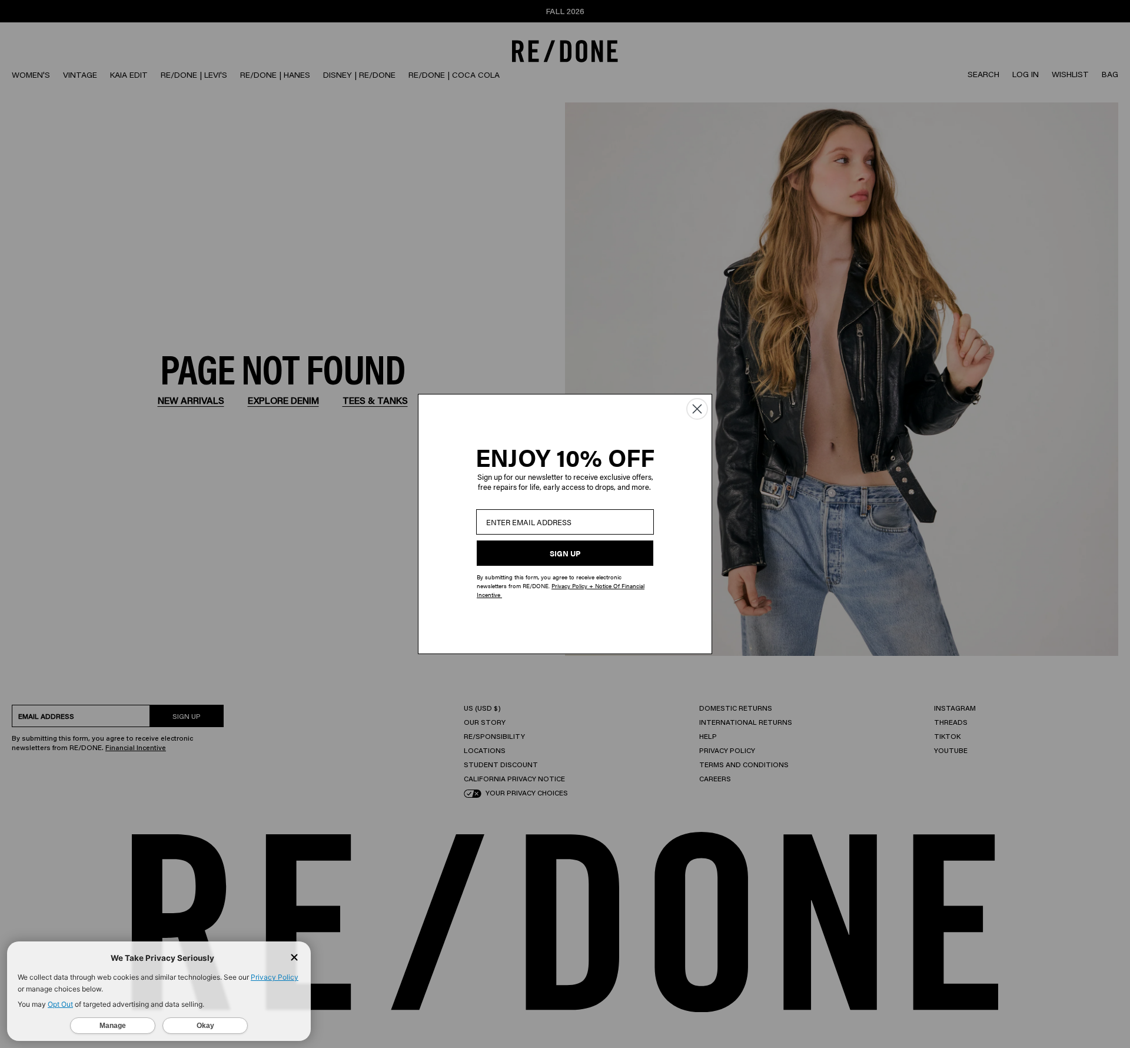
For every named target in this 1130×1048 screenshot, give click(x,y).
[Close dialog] (697, 409)
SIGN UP (565, 553)
